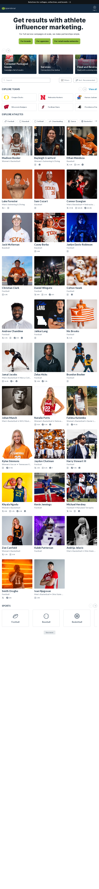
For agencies (43, 41)
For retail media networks (66, 41)
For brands (26, 41)
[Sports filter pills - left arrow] (94, 121)
